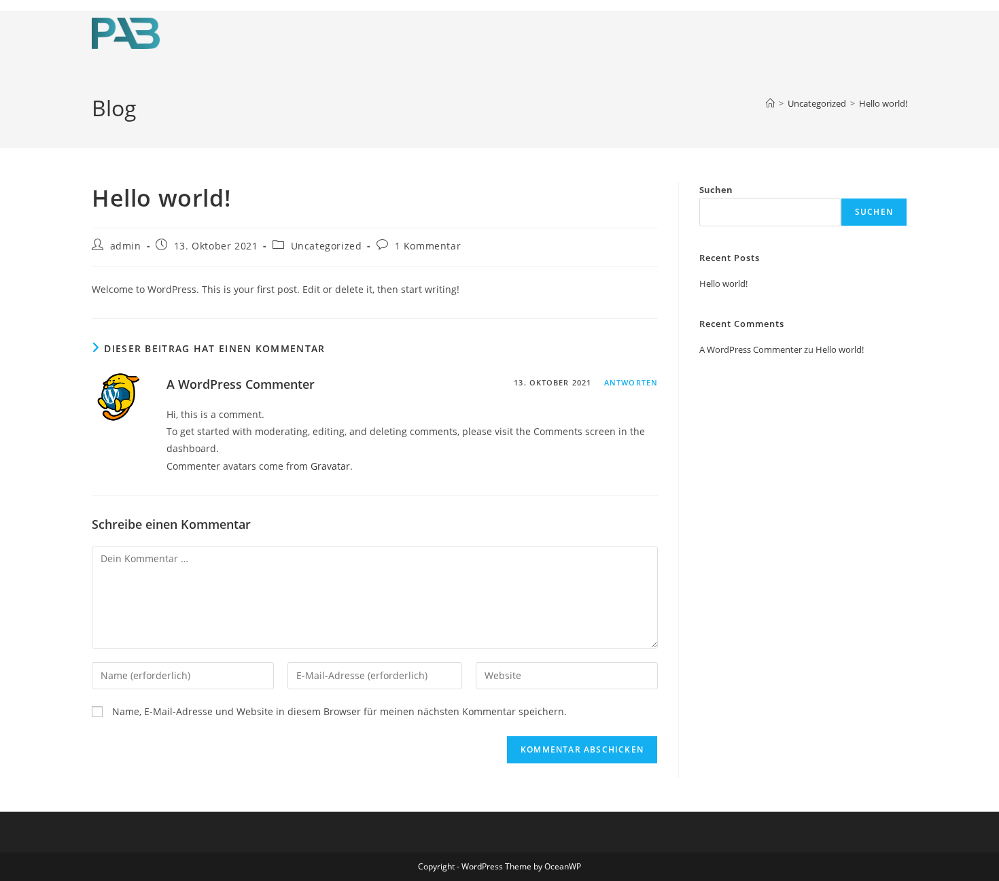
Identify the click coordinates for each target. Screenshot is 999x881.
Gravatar (330, 466)
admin (125, 245)
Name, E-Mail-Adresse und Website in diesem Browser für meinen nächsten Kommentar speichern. (339, 711)
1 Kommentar (428, 245)
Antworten (631, 382)
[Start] (770, 103)
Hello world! (883, 103)
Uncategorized (326, 245)
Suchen (716, 190)
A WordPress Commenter (240, 384)
